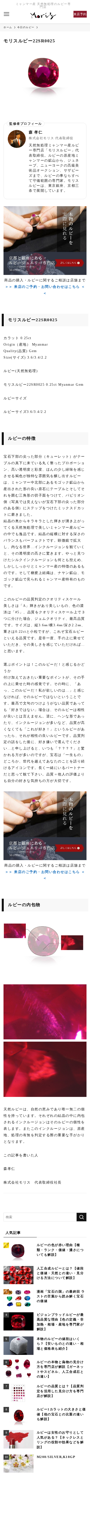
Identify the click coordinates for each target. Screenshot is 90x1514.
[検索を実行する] (81, 1217)
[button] (7, 14)
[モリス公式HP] (43, 15)
